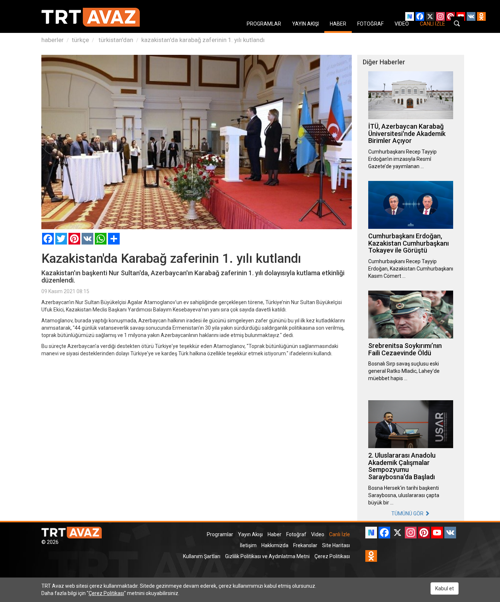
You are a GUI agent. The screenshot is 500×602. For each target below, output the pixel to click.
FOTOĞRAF (370, 24)
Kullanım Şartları (201, 556)
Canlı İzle (339, 534)
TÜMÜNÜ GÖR (408, 513)
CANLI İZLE (432, 24)
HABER (338, 24)
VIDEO (402, 24)
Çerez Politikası (332, 556)
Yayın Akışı (250, 534)
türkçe (80, 39)
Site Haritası (336, 545)
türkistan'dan (115, 39)
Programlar (220, 534)
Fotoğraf (296, 534)
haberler (52, 39)
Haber (274, 534)
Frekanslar (305, 545)
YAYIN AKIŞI (305, 24)
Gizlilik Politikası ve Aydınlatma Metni (267, 556)
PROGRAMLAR (264, 24)
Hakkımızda (274, 545)
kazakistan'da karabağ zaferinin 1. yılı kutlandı (203, 39)
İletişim (248, 545)
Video (317, 534)
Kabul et (444, 588)
